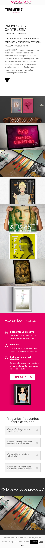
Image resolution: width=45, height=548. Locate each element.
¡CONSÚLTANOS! (22, 377)
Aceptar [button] (34, 542)
